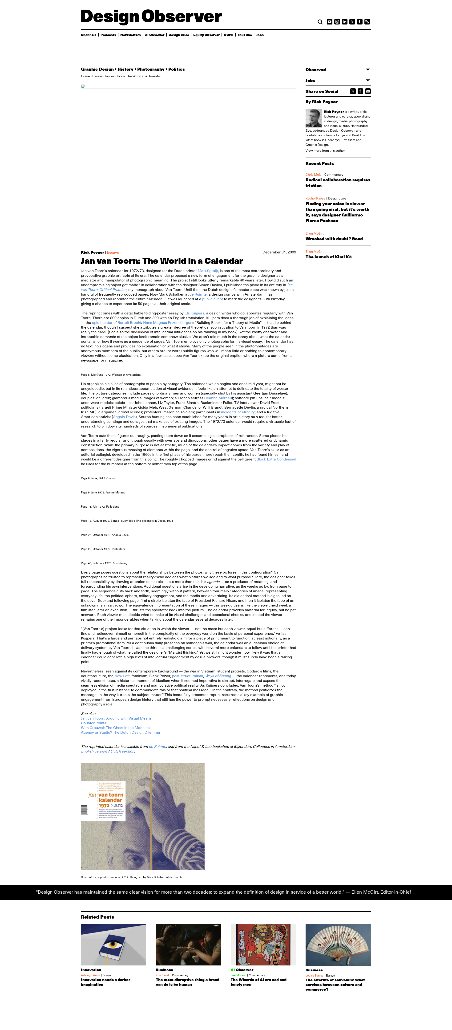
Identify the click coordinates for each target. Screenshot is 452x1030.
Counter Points (93, 723)
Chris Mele (314, 174)
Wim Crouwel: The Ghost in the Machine (115, 727)
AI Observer (154, 35)
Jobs (260, 35)
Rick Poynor (92, 252)
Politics (176, 69)
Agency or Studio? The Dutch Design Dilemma (120, 732)
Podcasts (108, 35)
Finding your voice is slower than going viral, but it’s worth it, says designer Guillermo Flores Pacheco (337, 212)
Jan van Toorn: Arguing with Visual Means (116, 718)
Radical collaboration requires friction (338, 182)
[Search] (320, 22)
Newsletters (130, 35)
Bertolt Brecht (129, 322)
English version (94, 751)
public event (212, 299)
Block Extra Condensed (276, 459)
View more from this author (325, 150)
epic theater (102, 322)
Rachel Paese (315, 198)
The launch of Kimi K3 (329, 257)
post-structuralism (187, 676)
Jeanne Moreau (219, 398)
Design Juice (179, 35)
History (125, 69)
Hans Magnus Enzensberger (167, 322)
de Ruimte (198, 294)
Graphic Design (97, 69)
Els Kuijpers (194, 313)
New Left (122, 676)
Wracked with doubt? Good (334, 238)
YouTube (245, 35)
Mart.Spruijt (208, 271)
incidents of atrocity (238, 412)
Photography (151, 69)
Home (85, 76)
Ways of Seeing (218, 676)
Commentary (333, 174)
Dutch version (122, 751)
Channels (88, 35)
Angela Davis (124, 417)
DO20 (228, 35)
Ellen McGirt (314, 233)
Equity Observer (206, 35)
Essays (97, 76)
